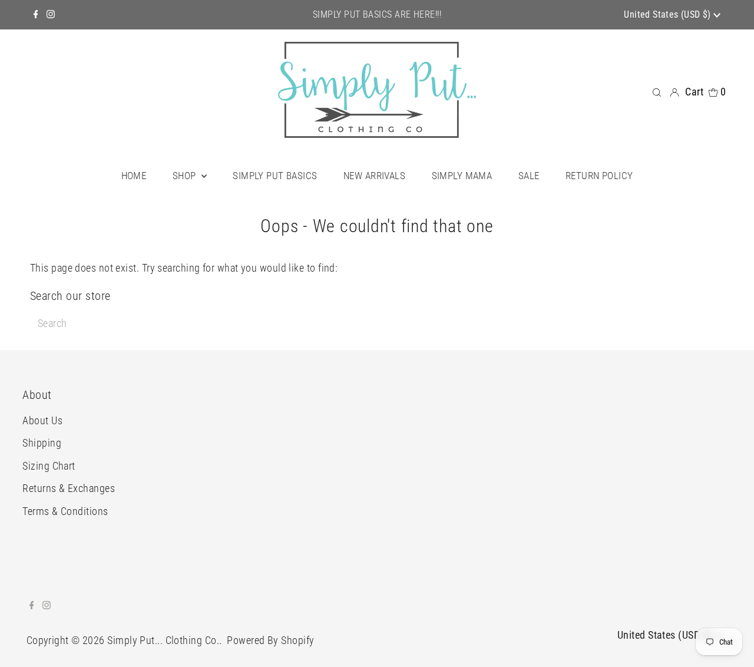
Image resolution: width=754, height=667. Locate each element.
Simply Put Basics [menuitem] (275, 175)
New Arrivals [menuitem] (374, 175)
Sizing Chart (48, 466)
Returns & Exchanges (68, 488)
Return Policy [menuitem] (599, 175)
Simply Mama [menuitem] (462, 175)
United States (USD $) (668, 14)
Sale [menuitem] (529, 175)
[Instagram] (51, 15)
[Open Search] (656, 92)
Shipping (41, 443)
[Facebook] (36, 15)
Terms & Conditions (65, 511)
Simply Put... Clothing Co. (163, 640)
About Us (42, 420)
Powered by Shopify (270, 640)
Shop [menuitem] (186, 175)
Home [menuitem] (134, 175)
